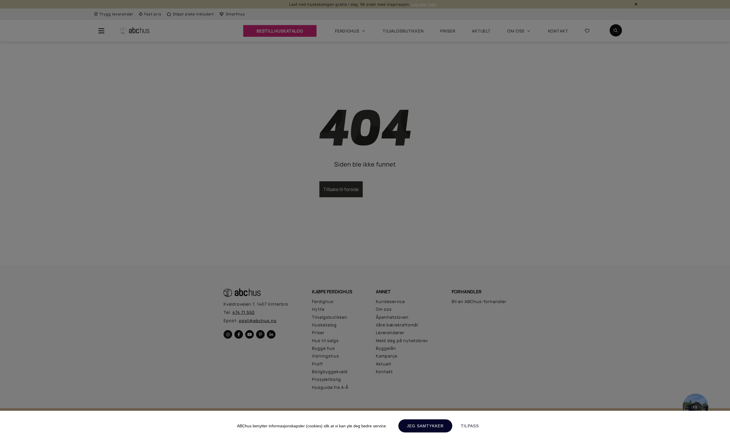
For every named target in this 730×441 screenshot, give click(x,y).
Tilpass (470, 426)
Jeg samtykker (425, 426)
